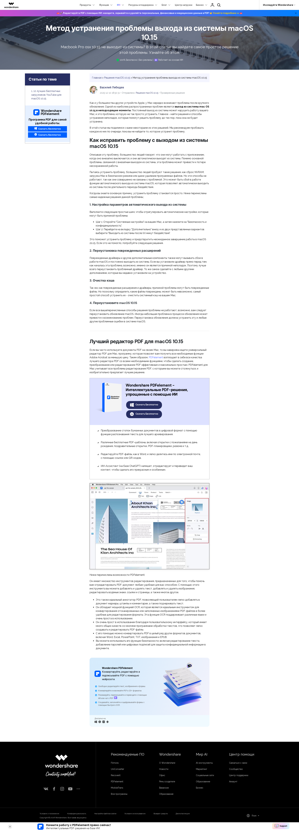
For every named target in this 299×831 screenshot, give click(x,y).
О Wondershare (167, 763)
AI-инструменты (204, 763)
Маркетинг (201, 769)
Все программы (119, 794)
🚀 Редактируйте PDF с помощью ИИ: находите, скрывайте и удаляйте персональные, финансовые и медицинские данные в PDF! (149, 13)
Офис (162, 775)
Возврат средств (161, 813)
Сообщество (236, 769)
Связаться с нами (238, 763)
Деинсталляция (183, 813)
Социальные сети (205, 775)
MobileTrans (117, 788)
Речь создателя (167, 781)
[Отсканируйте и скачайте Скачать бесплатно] (103, 721)
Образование (166, 794)
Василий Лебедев (112, 87)
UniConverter (117, 769)
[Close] (10, 826)
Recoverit (115, 775)
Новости (163, 769)
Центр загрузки (183, 5)
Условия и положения (49, 813)
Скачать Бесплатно (146, 404)
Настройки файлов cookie (105, 813)
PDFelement (156, 357)
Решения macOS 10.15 (117, 77)
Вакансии (164, 788)
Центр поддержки (238, 775)
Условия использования (134, 813)
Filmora (115, 763)
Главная (97, 77)
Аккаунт (233, 781)
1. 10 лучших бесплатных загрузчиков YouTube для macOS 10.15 (46, 95)
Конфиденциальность (76, 813)
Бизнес (199, 788)
